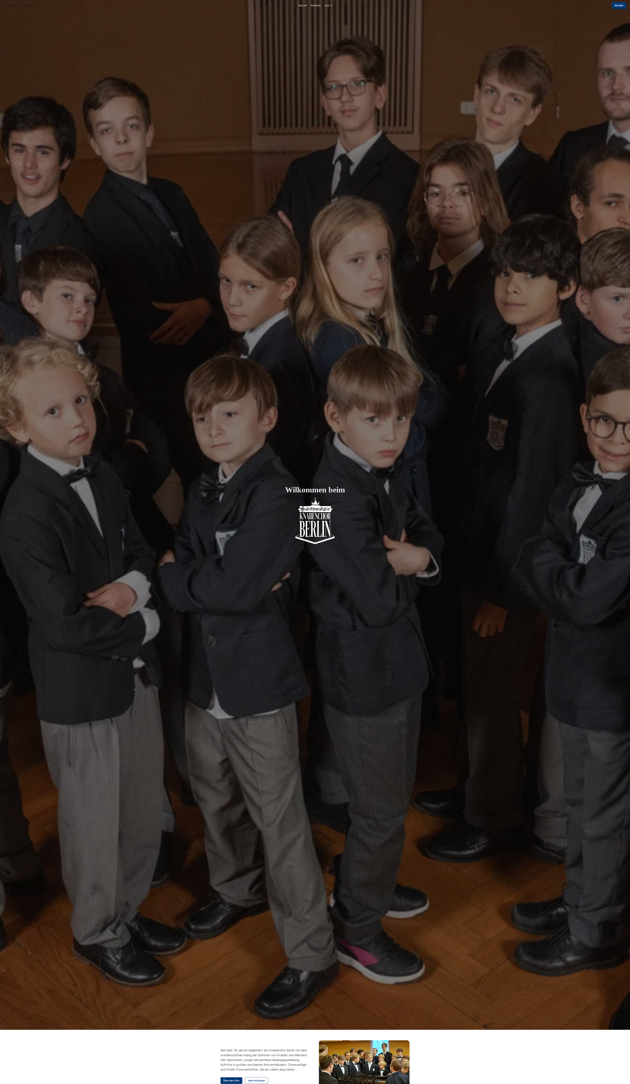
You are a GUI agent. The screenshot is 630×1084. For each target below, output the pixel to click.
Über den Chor (231, 1080)
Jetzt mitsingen (256, 1080)
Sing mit (302, 5)
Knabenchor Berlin (18, 5)
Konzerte (315, 5)
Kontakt (619, 5)
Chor (326, 5)
